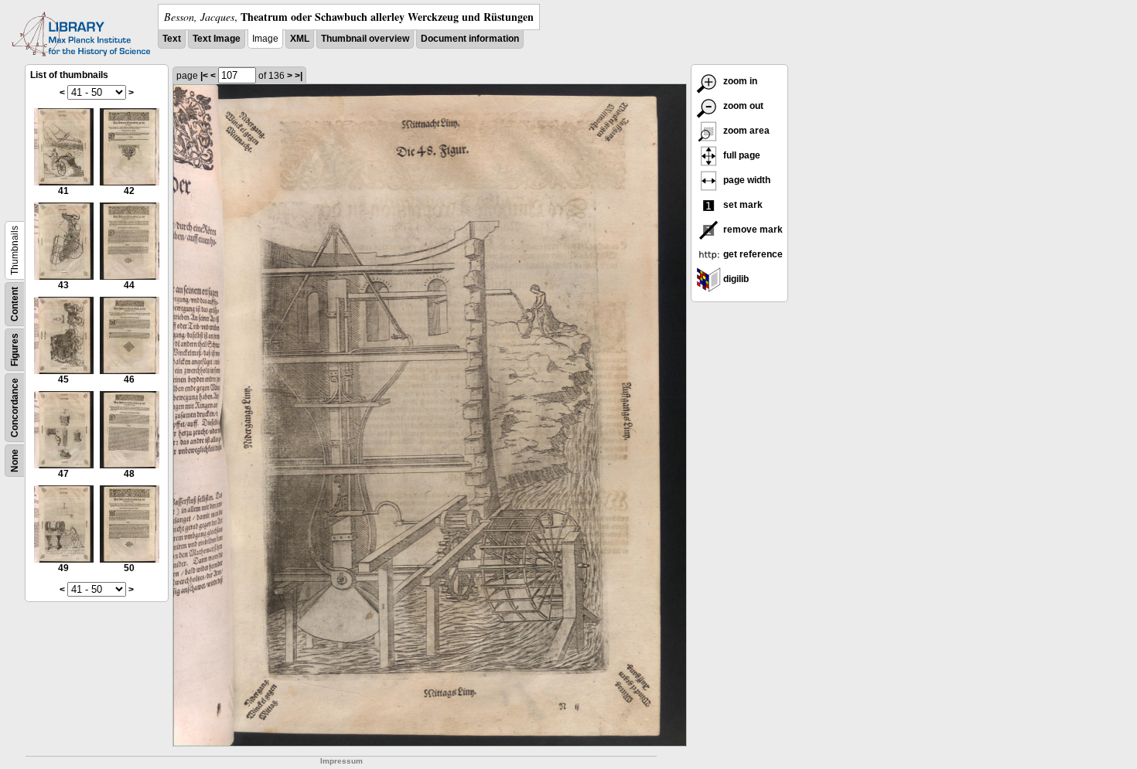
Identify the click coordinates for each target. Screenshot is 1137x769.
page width (745, 180)
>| (298, 75)
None (14, 460)
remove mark (752, 229)
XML (299, 38)
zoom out (742, 105)
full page (740, 155)
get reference (752, 254)
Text (171, 38)
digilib (735, 279)
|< (204, 75)
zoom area (745, 130)
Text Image (217, 38)
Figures (14, 349)
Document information (470, 38)
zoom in (739, 81)
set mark (742, 204)
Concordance (14, 407)
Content (14, 304)
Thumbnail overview (365, 38)
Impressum (341, 761)
